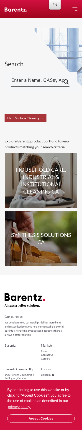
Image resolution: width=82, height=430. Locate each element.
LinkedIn (46, 374)
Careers (45, 358)
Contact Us (47, 354)
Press (44, 351)
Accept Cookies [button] (41, 418)
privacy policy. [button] (19, 407)
